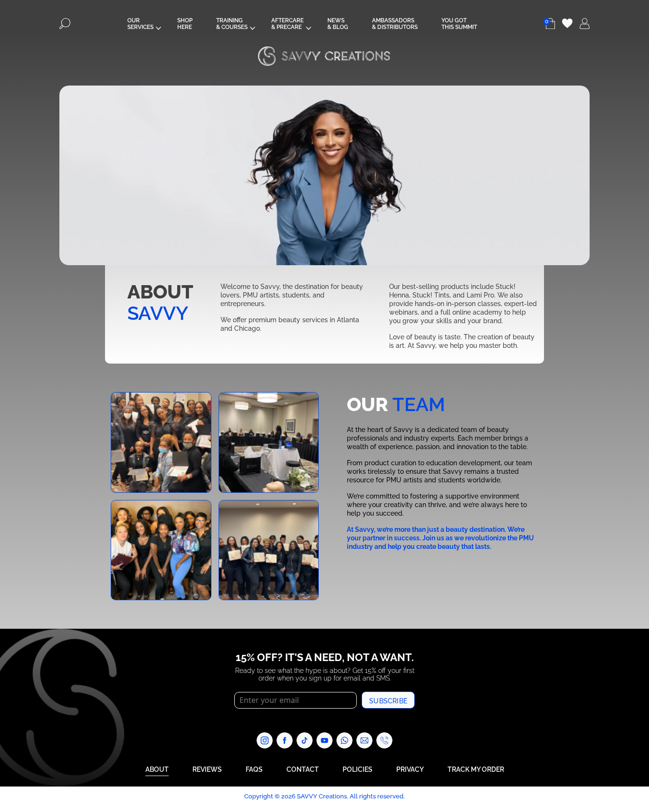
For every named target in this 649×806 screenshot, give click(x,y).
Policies (357, 768)
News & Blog (337, 23)
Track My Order (476, 768)
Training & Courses (232, 23)
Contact (302, 768)
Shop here (184, 23)
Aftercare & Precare (287, 23)
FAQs (254, 768)
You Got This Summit (459, 23)
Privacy (410, 768)
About (157, 768)
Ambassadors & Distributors (395, 23)
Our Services (140, 23)
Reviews (207, 768)
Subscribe (388, 700)
